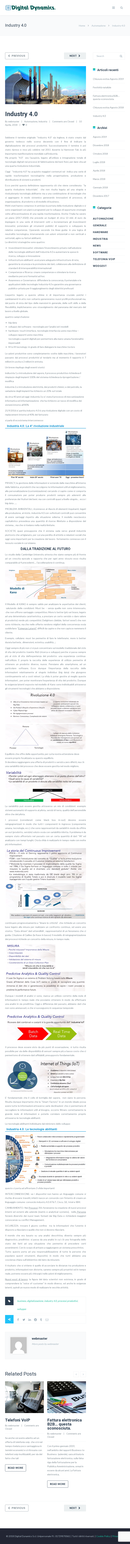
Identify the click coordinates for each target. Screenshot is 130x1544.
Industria (42, 121)
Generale (100, 225)
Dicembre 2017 (101, 195)
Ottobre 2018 (100, 153)
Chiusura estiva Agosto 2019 (108, 78)
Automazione (99, 25)
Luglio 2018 (99, 162)
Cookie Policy (103, 1536)
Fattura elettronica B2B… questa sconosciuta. (64, 1424)
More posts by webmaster (45, 1343)
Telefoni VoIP (17, 1420)
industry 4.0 (50, 1300)
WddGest (100, 265)
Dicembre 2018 (101, 145)
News (97, 245)
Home (82, 25)
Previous (18, 55)
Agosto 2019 (100, 136)
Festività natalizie (102, 87)
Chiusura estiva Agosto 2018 (108, 107)
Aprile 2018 (99, 170)
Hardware (100, 232)
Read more (15, 1467)
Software (100, 252)
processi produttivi (68, 1300)
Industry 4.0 (21, 114)
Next (73, 55)
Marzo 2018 (99, 179)
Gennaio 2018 (100, 187)
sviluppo (21, 1309)
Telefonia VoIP (104, 259)
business (21, 1300)
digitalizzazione (35, 1300)
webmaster (13, 121)
